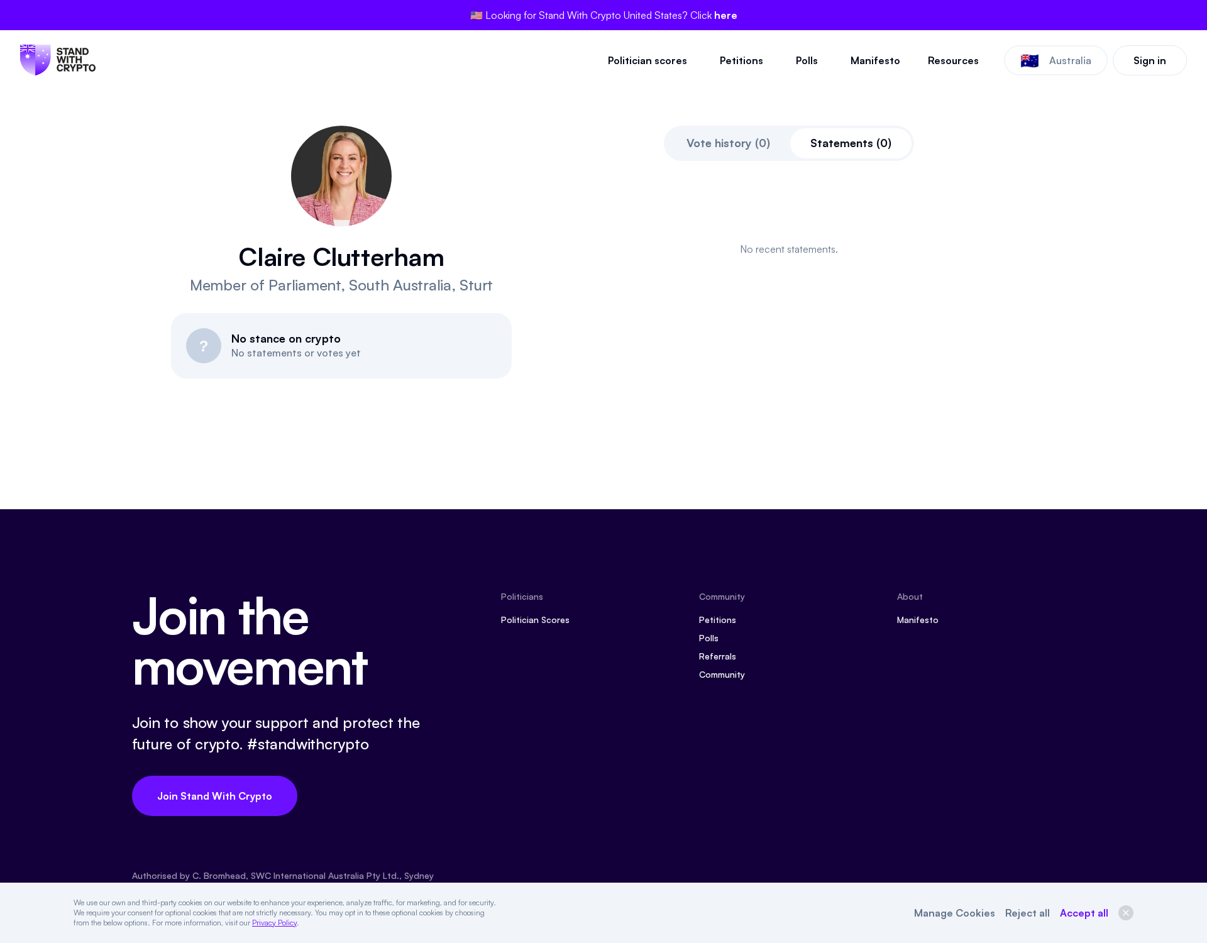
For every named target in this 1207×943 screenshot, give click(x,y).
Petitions (741, 60)
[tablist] (789, 143)
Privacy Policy (274, 922)
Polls (807, 60)
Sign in (1149, 60)
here (725, 15)
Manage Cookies (954, 913)
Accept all (1084, 913)
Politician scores (647, 60)
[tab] (728, 143)
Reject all (1027, 913)
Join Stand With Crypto (214, 796)
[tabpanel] (789, 249)
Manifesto (875, 60)
